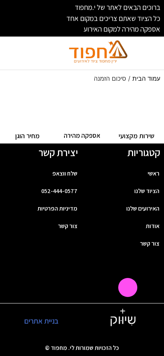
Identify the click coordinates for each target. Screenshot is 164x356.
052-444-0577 (59, 191)
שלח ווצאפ (64, 173)
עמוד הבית (146, 78)
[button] (147, 53)
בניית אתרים (41, 321)
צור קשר (67, 226)
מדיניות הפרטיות (57, 208)
